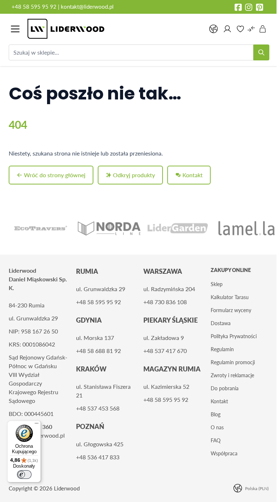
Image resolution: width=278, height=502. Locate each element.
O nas (217, 427)
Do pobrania (225, 388)
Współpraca (224, 453)
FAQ (215, 440)
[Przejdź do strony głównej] (114, 29)
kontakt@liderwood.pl (87, 6)
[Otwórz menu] (15, 29)
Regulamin (222, 349)
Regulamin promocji (233, 362)
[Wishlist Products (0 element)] (240, 29)
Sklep (217, 284)
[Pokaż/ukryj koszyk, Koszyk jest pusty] (263, 29)
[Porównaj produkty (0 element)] (251, 29)
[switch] (24, 474)
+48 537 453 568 (97, 408)
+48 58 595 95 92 (35, 6)
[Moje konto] (227, 29)
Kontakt (219, 401)
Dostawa (221, 323)
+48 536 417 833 (97, 457)
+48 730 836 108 (165, 302)
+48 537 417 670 (165, 350)
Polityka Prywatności (234, 336)
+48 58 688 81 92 (98, 350)
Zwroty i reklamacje (232, 375)
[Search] (261, 52)
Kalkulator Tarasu (230, 297)
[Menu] (36, 425)
